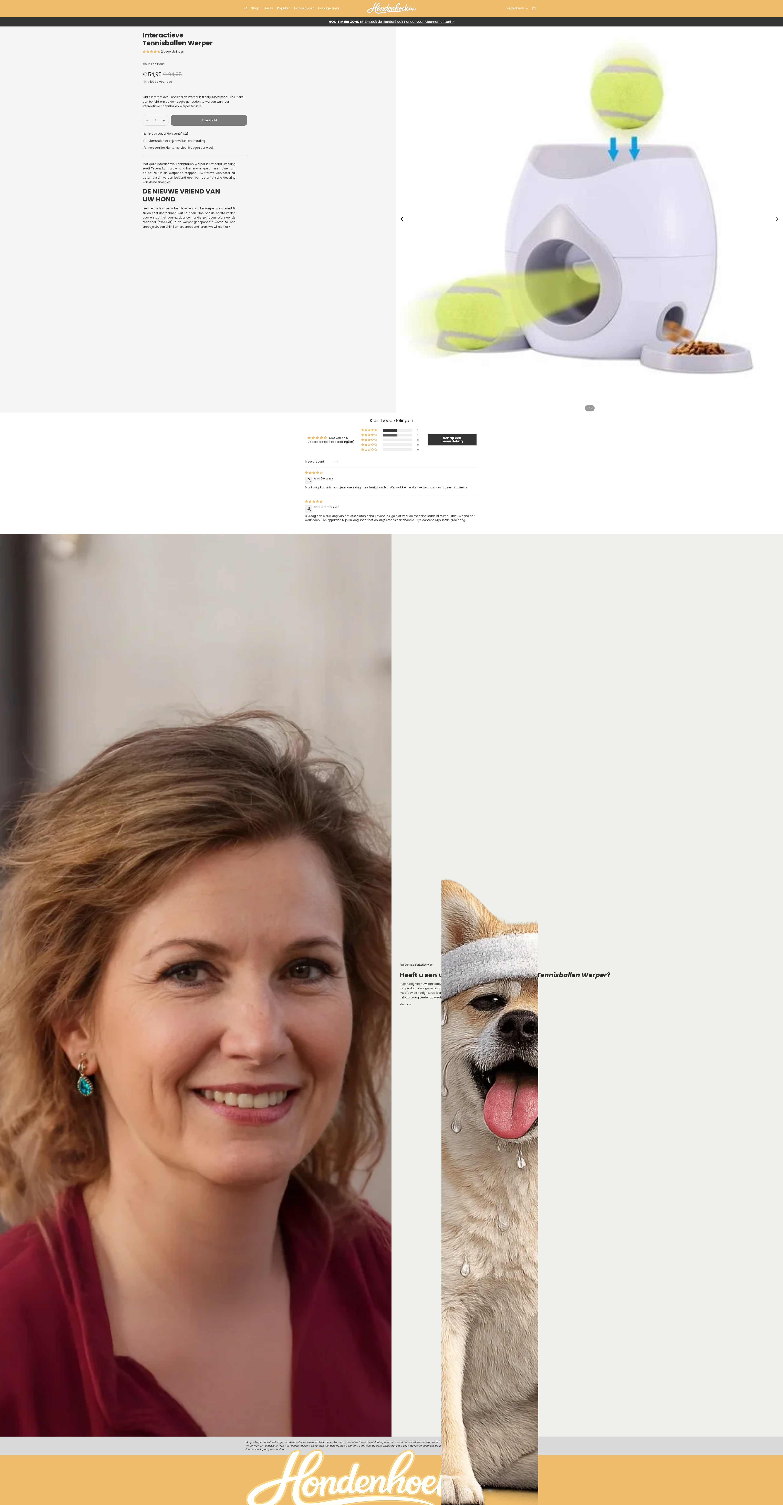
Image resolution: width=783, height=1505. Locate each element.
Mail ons (405, 1004)
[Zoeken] (245, 8)
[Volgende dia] (778, 219)
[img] (314, 473)
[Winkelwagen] (533, 8)
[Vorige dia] (401, 219)
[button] (152, 51)
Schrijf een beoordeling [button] (452, 440)
